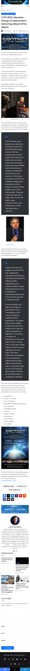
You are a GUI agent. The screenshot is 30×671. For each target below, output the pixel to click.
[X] (8, 495)
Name (3, 626)
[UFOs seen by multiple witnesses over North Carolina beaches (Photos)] (22, 560)
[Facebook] (4, 495)
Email (3, 633)
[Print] (12, 499)
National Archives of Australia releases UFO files (7, 559)
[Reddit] (24, 495)
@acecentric (5, 546)
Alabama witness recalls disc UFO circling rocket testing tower (22, 586)
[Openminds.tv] (15, 2)
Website (3, 640)
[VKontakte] (4, 499)
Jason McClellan (7, 31)
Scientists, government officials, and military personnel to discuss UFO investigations (7, 589)
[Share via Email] (8, 499)
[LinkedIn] (12, 495)
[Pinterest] (20, 495)
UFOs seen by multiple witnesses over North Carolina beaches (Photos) (22, 568)
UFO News (12, 14)
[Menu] (2, 6)
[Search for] (28, 6)
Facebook (14, 548)
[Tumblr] (16, 495)
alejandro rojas (9, 486)
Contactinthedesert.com (8, 480)
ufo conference (15, 490)
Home (4, 10)
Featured (9, 10)
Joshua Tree (22, 486)
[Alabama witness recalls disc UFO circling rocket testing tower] (22, 578)
